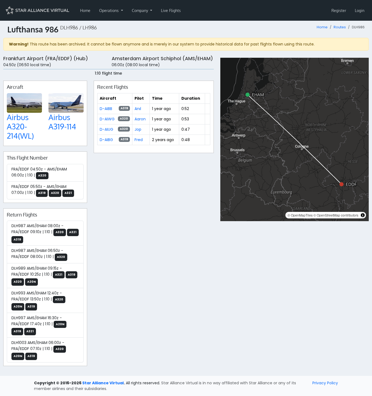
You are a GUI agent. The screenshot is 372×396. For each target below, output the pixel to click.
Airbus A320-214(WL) (20, 126)
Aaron (140, 119)
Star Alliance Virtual (103, 383)
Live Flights (171, 10)
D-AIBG (106, 139)
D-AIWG (107, 119)
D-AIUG (106, 129)
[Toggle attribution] (362, 215)
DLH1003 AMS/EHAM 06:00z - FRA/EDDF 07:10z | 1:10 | (37, 349)
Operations (109, 10)
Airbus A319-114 (62, 121)
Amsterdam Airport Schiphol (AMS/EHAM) (162, 58)
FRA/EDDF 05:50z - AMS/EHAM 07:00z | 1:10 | (41, 189)
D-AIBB (106, 108)
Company (140, 10)
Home (85, 10)
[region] (294, 139)
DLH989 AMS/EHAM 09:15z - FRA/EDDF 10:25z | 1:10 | (43, 275)
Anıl (138, 108)
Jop (138, 129)
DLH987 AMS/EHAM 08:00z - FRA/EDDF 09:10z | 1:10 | (44, 232)
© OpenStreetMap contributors (335, 215)
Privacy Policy (325, 383)
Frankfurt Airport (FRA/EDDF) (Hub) (45, 58)
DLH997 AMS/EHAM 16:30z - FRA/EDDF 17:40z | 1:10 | (37, 324)
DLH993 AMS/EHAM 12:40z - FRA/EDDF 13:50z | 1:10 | (37, 299)
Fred (139, 139)
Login (359, 10)
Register (338, 10)
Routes (340, 27)
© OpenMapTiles (300, 215)
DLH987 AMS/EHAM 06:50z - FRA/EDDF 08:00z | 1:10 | (38, 253)
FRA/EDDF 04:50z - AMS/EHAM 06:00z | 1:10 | (39, 172)
